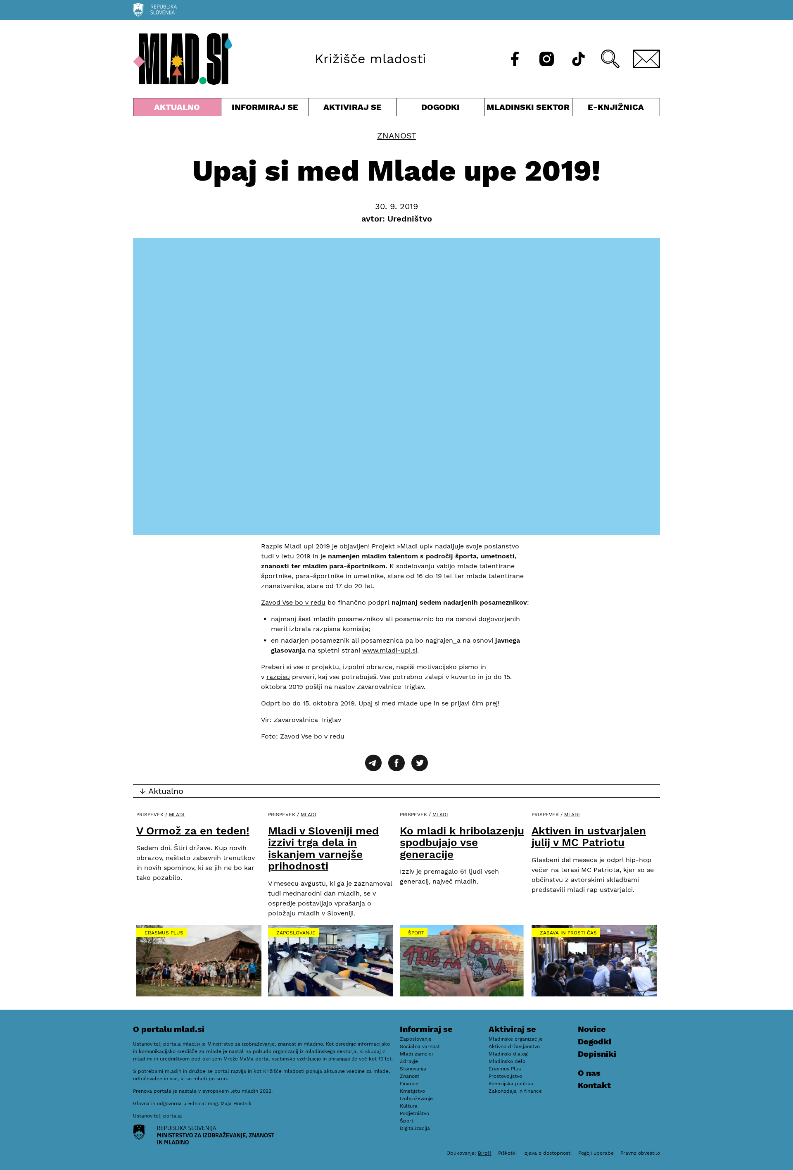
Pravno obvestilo (640, 1153)
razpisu (278, 677)
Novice (592, 1029)
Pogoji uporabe (596, 1153)
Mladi (177, 814)
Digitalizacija (415, 1128)
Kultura (409, 1106)
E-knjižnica (616, 107)
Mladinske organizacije (516, 1039)
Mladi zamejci (416, 1054)
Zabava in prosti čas (568, 933)
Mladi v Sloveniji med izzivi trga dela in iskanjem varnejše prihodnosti (323, 848)
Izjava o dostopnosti (547, 1153)
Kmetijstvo (412, 1091)
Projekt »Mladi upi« (402, 546)
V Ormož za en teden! (192, 830)
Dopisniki (597, 1054)
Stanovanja (413, 1069)
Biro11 (484, 1153)
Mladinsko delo (507, 1061)
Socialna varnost (420, 1046)
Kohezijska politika (511, 1084)
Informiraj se (265, 109)
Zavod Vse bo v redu (293, 602)
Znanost (396, 136)
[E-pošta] (646, 59)
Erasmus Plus (164, 933)
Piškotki (507, 1153)
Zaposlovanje (296, 933)
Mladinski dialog (508, 1054)
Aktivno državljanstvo (514, 1046)
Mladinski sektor (528, 109)
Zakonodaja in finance (515, 1091)
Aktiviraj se (352, 109)
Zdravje (409, 1061)
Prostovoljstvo (505, 1076)
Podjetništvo (414, 1113)
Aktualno (179, 109)
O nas (589, 1073)
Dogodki (440, 107)
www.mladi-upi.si (389, 650)
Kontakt (594, 1085)
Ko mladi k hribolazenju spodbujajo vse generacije (462, 842)
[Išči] (610, 59)
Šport (416, 933)
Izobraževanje (416, 1098)
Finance (409, 1084)
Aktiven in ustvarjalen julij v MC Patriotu (589, 836)
